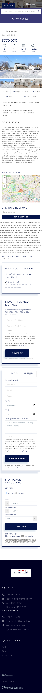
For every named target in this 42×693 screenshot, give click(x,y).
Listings (8, 256)
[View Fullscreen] (4, 186)
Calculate (21, 526)
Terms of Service (26, 467)
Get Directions (21, 217)
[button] (38, 11)
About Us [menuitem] (7, 655)
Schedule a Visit (28, 374)
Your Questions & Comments (16, 419)
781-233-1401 (22, 19)
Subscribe (17, 353)
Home (2, 256)
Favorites (31, 4)
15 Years (20, 493)
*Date (7, 401)
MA (13, 256)
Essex (18, 256)
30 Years (11, 493)
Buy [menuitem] (4, 651)
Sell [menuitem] (4, 647)
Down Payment (11, 507)
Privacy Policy (22, 345)
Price (7, 500)
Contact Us (9, 287)
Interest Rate (10, 515)
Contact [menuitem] (6, 659)
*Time (7, 410)
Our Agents (18, 287)
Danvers (24, 256)
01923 (31, 256)
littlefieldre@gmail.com (19, 598)
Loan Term (9, 488)
